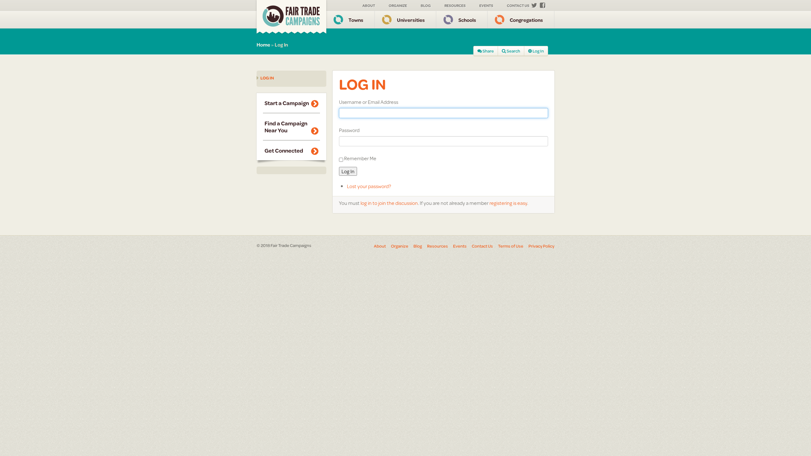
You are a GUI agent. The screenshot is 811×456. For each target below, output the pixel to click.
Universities (411, 19)
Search (513, 51)
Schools (467, 19)
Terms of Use (510, 246)
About (368, 5)
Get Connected (284, 150)
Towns (355, 19)
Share (488, 51)
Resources (455, 5)
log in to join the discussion (389, 202)
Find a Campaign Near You (286, 126)
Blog (426, 5)
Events (486, 5)
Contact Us (518, 5)
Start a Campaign (287, 103)
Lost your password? (369, 186)
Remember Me (360, 158)
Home (263, 44)
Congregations (526, 19)
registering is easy (508, 202)
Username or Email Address (368, 101)
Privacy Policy (541, 246)
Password (349, 130)
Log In (538, 51)
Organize (398, 5)
